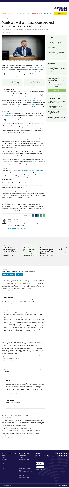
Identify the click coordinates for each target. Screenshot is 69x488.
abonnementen (6, 461)
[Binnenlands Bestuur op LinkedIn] (42, 456)
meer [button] (56, 0)
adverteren (19, 0)
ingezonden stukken (24, 459)
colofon (21, 457)
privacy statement (23, 475)
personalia (5, 466)
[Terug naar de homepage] (60, 9)
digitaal (39, 13)
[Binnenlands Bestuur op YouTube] (47, 456)
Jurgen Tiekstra (6, 32)
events (24, 0)
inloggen (61, 0)
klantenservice (22, 455)
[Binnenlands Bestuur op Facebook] (37, 456)
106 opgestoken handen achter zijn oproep (17, 96)
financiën (18, 13)
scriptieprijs (44, 0)
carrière (45, 13)
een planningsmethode (7, 115)
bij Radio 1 (36, 161)
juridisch (50, 13)
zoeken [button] (66, 0)
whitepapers (51, 0)
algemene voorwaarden (25, 468)
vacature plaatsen (23, 466)
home (3, 0)
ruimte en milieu (27, 13)
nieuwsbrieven (22, 461)
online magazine (37, 0)
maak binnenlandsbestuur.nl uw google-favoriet (25, 472)
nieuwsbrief (29, 0)
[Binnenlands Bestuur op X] (39, 456)
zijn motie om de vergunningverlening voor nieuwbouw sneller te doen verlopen (22, 106)
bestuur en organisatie (8, 13)
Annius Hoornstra (13, 117)
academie (13, 0)
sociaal (34, 13)
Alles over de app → (41, 469)
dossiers (4, 468)
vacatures (7, 0)
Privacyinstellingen (24, 477)
